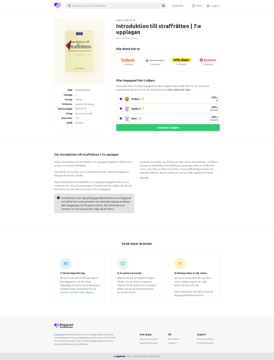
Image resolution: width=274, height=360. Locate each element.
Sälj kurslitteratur (148, 342)
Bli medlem (174, 339)
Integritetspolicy (205, 342)
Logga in (172, 342)
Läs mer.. (144, 177)
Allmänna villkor (205, 339)
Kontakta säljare (168, 127)
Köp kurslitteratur (149, 339)
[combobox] (116, 6)
